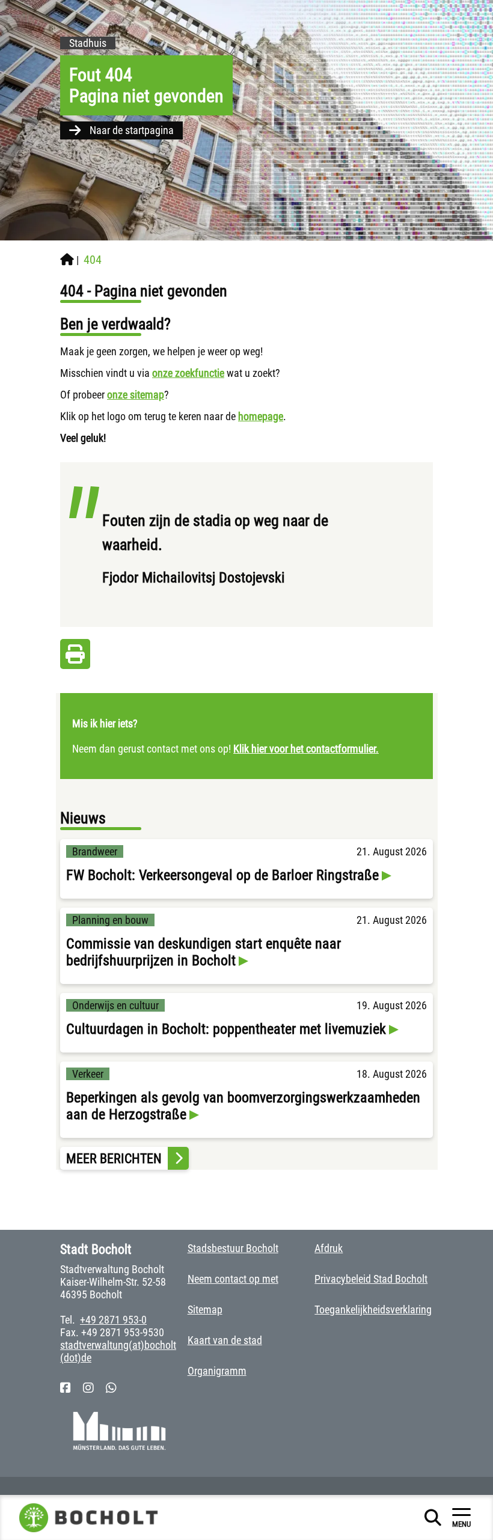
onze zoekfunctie (188, 373)
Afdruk (328, 1248)
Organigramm (217, 1370)
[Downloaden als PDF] (75, 657)
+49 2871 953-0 (113, 1319)
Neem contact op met (233, 1279)
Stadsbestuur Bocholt (233, 1248)
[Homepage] (67, 259)
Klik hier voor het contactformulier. (306, 748)
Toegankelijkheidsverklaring (373, 1309)
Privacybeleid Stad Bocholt (370, 1279)
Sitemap (205, 1309)
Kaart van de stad (225, 1340)
